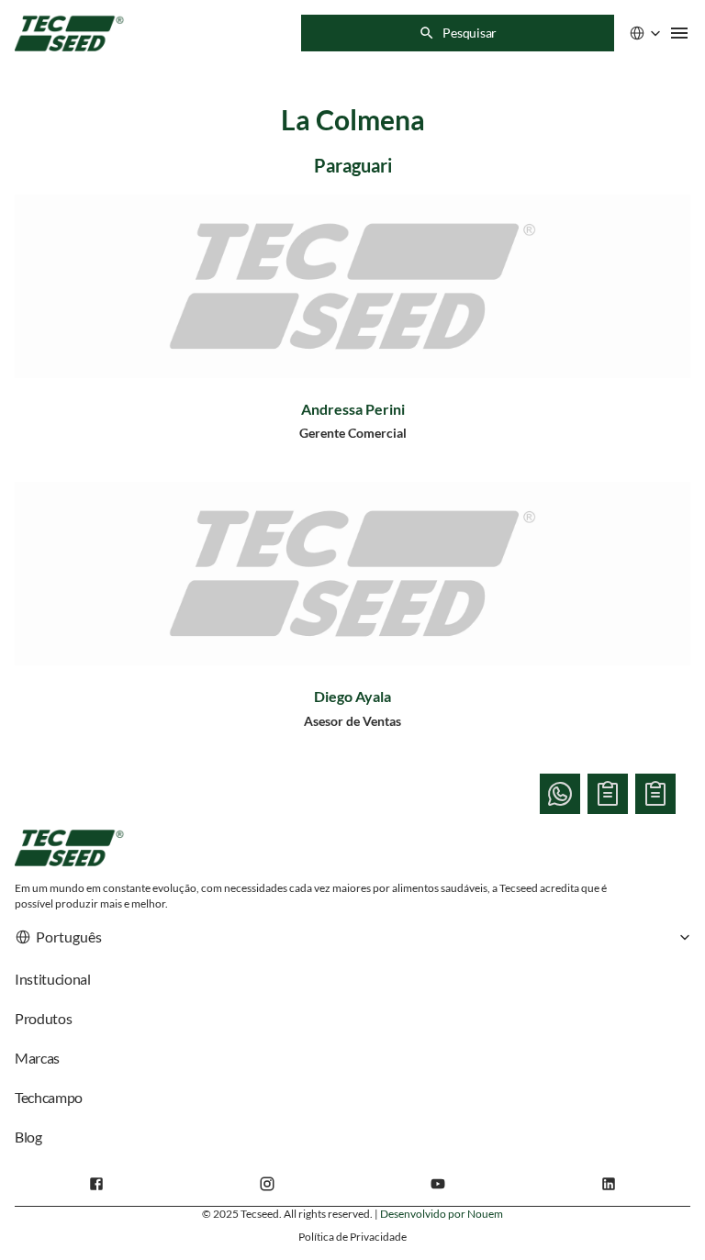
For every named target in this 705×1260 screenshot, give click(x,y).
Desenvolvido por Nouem (441, 1214)
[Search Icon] (457, 33)
